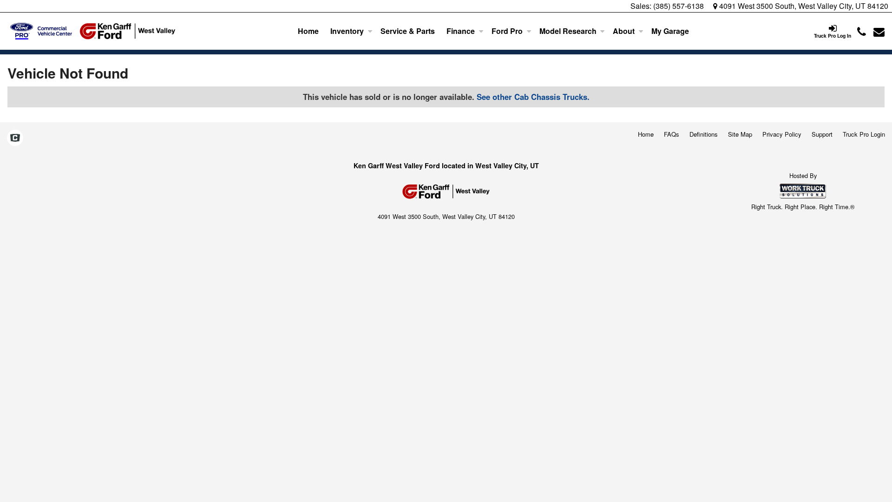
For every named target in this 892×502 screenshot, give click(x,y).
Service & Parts (407, 31)
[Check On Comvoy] (15, 138)
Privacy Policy (781, 134)
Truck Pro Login (864, 134)
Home (308, 31)
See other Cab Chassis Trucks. (533, 96)
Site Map (740, 134)
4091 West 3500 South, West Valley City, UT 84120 (802, 5)
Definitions (703, 134)
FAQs (671, 134)
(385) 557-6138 (678, 5)
